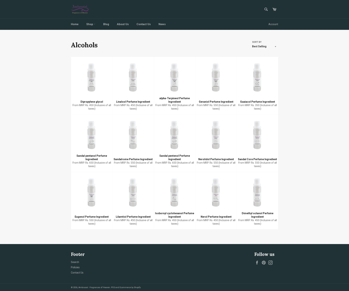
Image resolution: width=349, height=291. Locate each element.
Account (273, 24)
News (162, 24)
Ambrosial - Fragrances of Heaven (94, 287)
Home (75, 24)
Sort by (257, 42)
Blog (106, 24)
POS (113, 287)
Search (75, 262)
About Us (123, 24)
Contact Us (144, 24)
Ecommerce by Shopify (130, 287)
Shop (90, 24)
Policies (75, 267)
